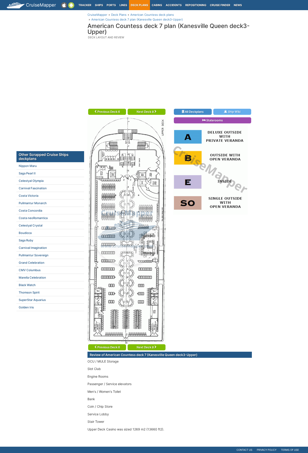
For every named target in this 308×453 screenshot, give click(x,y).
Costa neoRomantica (33, 218)
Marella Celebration (32, 277)
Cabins (157, 5)
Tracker (84, 5)
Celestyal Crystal (30, 225)
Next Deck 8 (145, 111)
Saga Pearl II (27, 173)
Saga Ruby (26, 240)
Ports (111, 5)
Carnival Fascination (33, 188)
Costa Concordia (30, 210)
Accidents (174, 5)
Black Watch (27, 285)
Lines (123, 5)
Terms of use (290, 449)
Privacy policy (266, 449)
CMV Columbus (30, 270)
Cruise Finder (220, 5)
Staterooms (214, 120)
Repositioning (195, 5)
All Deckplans (194, 111)
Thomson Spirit (29, 292)
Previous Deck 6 (108, 111)
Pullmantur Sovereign (33, 255)
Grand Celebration (31, 262)
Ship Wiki (234, 111)
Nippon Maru (28, 166)
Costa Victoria (28, 195)
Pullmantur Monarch (33, 203)
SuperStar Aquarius (32, 300)
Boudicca (25, 233)
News (238, 5)
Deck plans (139, 5)
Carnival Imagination (33, 248)
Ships (99, 5)
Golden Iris (26, 307)
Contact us (244, 449)
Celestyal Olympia (31, 181)
